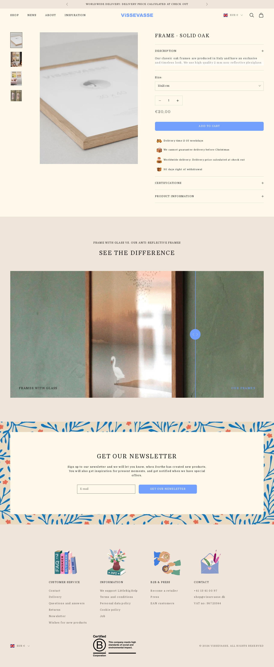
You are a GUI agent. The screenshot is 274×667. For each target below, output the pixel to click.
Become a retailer (164, 590)
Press (154, 597)
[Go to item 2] (16, 59)
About (50, 15)
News (32, 15)
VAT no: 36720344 (207, 603)
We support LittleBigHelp (119, 590)
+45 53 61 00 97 (205, 590)
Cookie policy (110, 609)
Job (103, 616)
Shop (14, 15)
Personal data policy (115, 603)
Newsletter (57, 616)
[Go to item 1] (16, 40)
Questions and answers (67, 603)
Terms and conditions (116, 597)
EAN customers (162, 603)
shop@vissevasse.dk (209, 597)
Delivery (55, 597)
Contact (54, 590)
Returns (55, 609)
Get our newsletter (168, 488)
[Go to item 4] (16, 96)
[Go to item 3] (16, 78)
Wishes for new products (68, 622)
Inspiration (75, 15)
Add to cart (209, 126)
